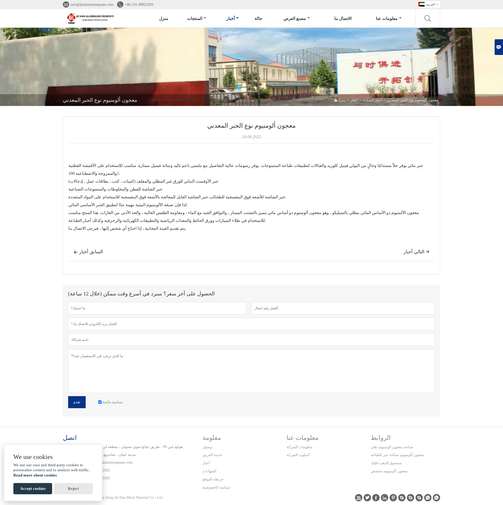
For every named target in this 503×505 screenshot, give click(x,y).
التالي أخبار (416, 251)
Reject (73, 488)
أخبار (230, 18)
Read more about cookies (35, 475)
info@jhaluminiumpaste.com (91, 5)
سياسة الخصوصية (216, 487)
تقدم (76, 402)
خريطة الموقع (213, 479)
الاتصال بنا (343, 18)
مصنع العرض (294, 18)
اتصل (70, 437)
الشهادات (209, 471)
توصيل (207, 447)
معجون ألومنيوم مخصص (389, 471)
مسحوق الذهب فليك (386, 463)
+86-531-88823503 (139, 5)
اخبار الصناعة (372, 100)
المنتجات (194, 18)
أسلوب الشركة (298, 455)
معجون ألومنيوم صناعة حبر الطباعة (397, 455)
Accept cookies (33, 488)
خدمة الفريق (212, 455)
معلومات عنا (387, 18)
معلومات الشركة (300, 447)
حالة (258, 18)
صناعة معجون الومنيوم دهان (392, 447)
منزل (163, 18)
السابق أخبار (88, 251)
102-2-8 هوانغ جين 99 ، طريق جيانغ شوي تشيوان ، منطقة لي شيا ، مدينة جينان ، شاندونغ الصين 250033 (132, 451)
